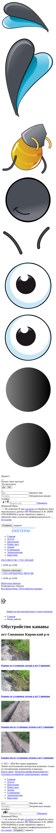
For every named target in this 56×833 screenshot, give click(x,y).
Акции (10, 547)
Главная (11, 536)
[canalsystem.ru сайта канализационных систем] (18, 531)
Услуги (10, 539)
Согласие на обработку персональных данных (24, 774)
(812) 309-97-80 (9, 560)
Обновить (42, 503)
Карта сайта (7, 771)
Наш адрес (12, 555)
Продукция (13, 541)
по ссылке (6, 519)
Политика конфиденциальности (31, 771)
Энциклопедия (14, 552)
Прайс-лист (13, 544)
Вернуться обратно (11, 583)
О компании (13, 549)
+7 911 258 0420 (25, 560)
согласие (29, 509)
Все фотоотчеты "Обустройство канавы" (22, 588)
